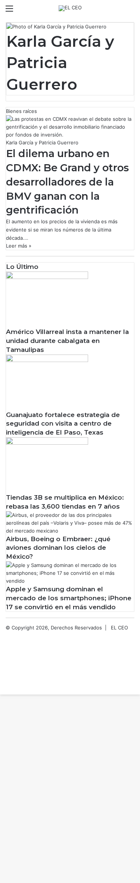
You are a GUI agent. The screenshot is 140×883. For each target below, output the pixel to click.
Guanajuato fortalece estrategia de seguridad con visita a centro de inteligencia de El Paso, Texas (63, 423)
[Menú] (9, 11)
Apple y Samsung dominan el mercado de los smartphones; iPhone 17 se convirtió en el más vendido (68, 598)
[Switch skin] (117, 11)
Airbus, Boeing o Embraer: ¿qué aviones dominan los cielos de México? (58, 548)
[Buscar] (130, 11)
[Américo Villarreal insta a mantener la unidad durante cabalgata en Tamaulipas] (47, 277)
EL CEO (119, 628)
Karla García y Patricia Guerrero (60, 62)
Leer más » (18, 246)
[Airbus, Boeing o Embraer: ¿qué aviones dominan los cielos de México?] (70, 531)
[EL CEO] (70, 8)
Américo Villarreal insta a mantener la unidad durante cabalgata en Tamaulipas (67, 340)
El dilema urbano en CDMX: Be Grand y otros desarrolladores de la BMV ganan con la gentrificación (67, 181)
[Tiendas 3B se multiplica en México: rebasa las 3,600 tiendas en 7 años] (47, 443)
